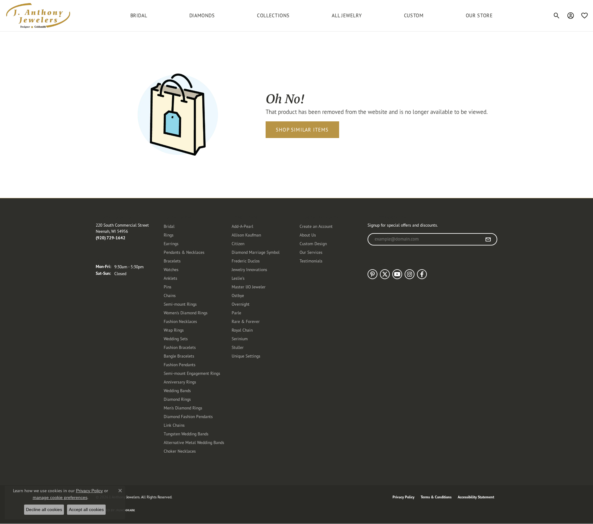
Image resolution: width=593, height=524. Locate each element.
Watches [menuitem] (171, 269)
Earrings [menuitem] (171, 243)
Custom (414, 15)
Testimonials (311, 260)
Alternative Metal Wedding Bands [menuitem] (194, 442)
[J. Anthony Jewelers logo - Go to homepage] (38, 15)
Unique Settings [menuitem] (246, 355)
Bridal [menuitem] (169, 226)
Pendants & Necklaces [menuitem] (184, 252)
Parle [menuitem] (236, 312)
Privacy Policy (403, 497)
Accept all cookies (86, 509)
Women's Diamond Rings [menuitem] (186, 312)
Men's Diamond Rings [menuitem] (183, 407)
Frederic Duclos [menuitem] (246, 260)
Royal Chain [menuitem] (242, 330)
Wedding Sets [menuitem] (176, 338)
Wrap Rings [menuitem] (174, 330)
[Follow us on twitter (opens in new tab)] (385, 274)
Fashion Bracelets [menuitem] (180, 347)
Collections (273, 15)
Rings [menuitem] (169, 234)
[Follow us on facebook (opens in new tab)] (422, 274)
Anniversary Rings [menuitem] (180, 381)
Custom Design (313, 243)
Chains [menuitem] (170, 295)
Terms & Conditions (436, 497)
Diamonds (202, 15)
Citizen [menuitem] (238, 243)
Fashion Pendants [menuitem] (180, 364)
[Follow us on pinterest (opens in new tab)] (372, 274)
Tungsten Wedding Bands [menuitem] (186, 433)
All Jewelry (347, 15)
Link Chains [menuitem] (174, 425)
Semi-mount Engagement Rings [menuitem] (192, 373)
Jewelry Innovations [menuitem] (249, 269)
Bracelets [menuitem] (172, 260)
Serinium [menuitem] (240, 338)
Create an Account (316, 226)
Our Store (479, 15)
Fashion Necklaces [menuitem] (180, 321)
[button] (557, 15)
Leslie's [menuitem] (238, 278)
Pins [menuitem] (167, 286)
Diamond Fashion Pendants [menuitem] (188, 416)
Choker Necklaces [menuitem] (180, 451)
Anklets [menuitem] (170, 278)
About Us (308, 234)
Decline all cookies (44, 509)
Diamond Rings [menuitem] (177, 399)
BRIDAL (138, 15)
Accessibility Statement (476, 497)
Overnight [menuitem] (241, 304)
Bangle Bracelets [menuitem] (179, 355)
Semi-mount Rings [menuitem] (180, 304)
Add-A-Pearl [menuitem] (242, 226)
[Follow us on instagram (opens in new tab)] (409, 274)
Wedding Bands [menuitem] (177, 390)
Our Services (311, 252)
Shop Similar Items (302, 130)
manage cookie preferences (60, 497)
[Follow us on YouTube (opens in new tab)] (397, 274)
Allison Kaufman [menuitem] (246, 234)
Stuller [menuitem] (238, 347)
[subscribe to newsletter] (488, 239)
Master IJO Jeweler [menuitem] (249, 286)
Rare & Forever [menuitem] (246, 321)
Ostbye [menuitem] (238, 295)
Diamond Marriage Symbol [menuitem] (256, 252)
